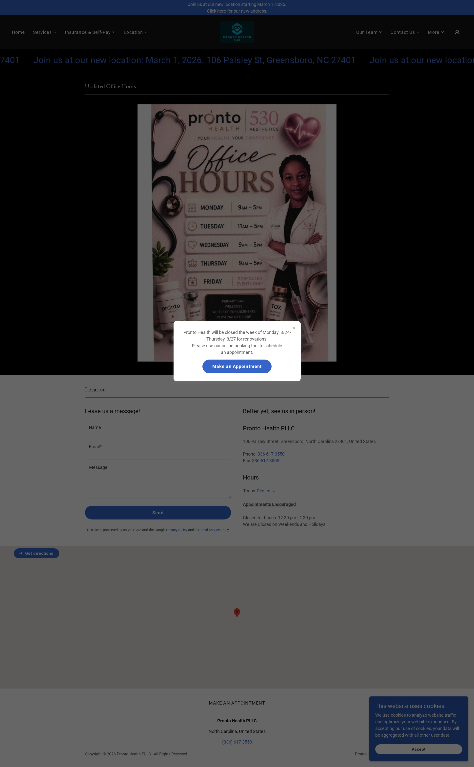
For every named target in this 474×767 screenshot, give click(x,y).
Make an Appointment (237, 366)
